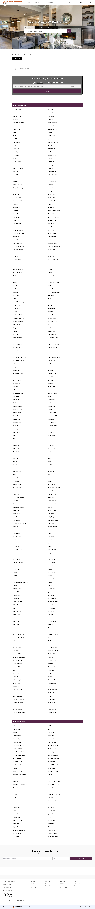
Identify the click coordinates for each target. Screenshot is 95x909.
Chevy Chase (77, 883)
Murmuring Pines (52, 448)
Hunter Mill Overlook (53, 338)
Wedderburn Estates (18, 634)
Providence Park (52, 791)
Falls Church (62, 881)
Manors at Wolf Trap (53, 416)
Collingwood (16, 227)
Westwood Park (17, 667)
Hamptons (50, 305)
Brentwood (51, 732)
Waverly (50, 628)
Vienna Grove (16, 615)
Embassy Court (52, 276)
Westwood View (52, 667)
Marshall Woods (52, 422)
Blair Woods (51, 162)
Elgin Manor (16, 276)
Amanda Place (51, 113)
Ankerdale (15, 119)
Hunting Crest (51, 360)
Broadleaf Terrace (18, 178)
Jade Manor (51, 364)
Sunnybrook (51, 553)
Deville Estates (52, 250)
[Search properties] (69, 31)
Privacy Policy (20, 900)
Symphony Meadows (53, 562)
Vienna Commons (17, 820)
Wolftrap (50, 696)
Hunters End (16, 351)
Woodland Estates (52, 712)
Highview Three (17, 324)
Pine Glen (15, 504)
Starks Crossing (17, 549)
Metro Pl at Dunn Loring (54, 781)
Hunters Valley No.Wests (54, 357)
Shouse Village (17, 530)
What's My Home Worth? (54, 2)
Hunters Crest (16, 347)
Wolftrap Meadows (18, 703)
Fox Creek (15, 289)
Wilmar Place (16, 683)
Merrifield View (52, 435)
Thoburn (15, 575)
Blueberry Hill (51, 165)
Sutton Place (16, 559)
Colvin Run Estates (18, 230)
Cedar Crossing (17, 735)
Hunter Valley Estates (53, 344)
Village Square (51, 823)
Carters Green (17, 197)
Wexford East (51, 670)
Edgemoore (51, 272)
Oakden (15, 474)
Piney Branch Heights (53, 504)
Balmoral (50, 145)
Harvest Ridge (51, 308)
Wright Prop (16, 716)
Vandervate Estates (53, 601)
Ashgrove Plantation (18, 122)
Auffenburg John (52, 129)
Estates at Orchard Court (54, 279)
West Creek (51, 644)
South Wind (51, 536)
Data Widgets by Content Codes (84, 906)
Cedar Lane (51, 735)
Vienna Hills (51, 615)
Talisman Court (17, 566)
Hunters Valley (51, 354)
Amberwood (16, 726)
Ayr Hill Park (16, 139)
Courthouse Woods (53, 745)
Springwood (16, 546)
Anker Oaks (51, 116)
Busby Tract (51, 184)
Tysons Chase (17, 588)
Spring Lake (51, 540)
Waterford (50, 827)
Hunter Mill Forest (17, 338)
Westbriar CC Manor (53, 654)
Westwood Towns (18, 833)
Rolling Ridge (51, 517)
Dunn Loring (16, 263)
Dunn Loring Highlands (19, 755)
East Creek (51, 266)
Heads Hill (50, 315)
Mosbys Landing (17, 788)
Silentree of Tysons (53, 530)
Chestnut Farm (52, 214)
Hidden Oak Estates (53, 321)
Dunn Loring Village (53, 755)
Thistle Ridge (51, 572)
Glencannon (51, 295)
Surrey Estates (17, 556)
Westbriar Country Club (19, 657)
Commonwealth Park (18, 233)
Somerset (50, 533)
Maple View (51, 419)
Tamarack (50, 566)
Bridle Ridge (16, 175)
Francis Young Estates (54, 292)
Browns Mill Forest (18, 184)
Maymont (15, 426)
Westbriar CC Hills (17, 654)
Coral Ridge (16, 236)
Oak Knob (15, 461)
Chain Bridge (51, 207)
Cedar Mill (15, 204)
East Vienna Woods (18, 269)
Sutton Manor (51, 556)
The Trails (15, 572)
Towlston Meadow (18, 579)
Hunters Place (51, 351)
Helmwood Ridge (52, 318)
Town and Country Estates (55, 579)
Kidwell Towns (51, 768)
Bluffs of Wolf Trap (18, 168)
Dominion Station (17, 259)
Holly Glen (50, 328)
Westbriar (15, 650)
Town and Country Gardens (20, 582)
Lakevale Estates (17, 377)
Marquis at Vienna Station (19, 775)
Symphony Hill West (18, 562)
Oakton (50, 474)
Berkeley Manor (52, 155)
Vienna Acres (51, 608)
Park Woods (51, 497)
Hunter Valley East (17, 344)
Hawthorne (51, 311)
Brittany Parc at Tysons (54, 175)
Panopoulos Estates (18, 497)
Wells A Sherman (17, 641)
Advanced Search (26, 877)
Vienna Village (16, 823)
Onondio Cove (51, 491)
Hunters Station (17, 354)
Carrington (16, 194)
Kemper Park (51, 367)
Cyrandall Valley (52, 748)
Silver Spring (34, 887)
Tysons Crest (51, 588)
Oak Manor (50, 461)
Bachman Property (53, 142)
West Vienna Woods (53, 647)
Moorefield (51, 445)
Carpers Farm (51, 188)
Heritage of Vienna (18, 321)
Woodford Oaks (52, 709)
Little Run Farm (51, 386)
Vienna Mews (51, 618)
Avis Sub (50, 132)
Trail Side (50, 582)
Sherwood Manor (52, 527)
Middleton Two (17, 442)
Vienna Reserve (52, 621)
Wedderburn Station (18, 637)
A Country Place (17, 109)
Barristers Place (52, 148)
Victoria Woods (52, 605)
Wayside (15, 631)
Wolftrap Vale (16, 706)
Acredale (15, 113)
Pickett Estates (52, 500)
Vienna (14, 608)
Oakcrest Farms (17, 471)
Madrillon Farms (52, 403)
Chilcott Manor (17, 217)
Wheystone (16, 836)
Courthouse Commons (54, 240)
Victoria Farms (16, 605)
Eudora (15, 282)
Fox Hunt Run (51, 289)
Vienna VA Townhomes (19, 721)
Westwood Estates (18, 660)
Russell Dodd (16, 520)
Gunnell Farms (16, 305)
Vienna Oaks (16, 621)
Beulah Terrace (17, 162)
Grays (49, 298)
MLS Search (36, 2)
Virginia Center (17, 827)
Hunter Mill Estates (53, 334)
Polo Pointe (16, 510)
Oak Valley (50, 465)
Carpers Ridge (17, 191)
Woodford (50, 706)
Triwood (50, 585)
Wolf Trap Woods (17, 696)
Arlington (33, 881)
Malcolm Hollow (17, 416)
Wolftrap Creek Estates (19, 699)
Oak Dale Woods (17, 455)
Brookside (15, 181)
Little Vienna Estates (18, 390)
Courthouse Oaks (17, 243)
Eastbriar (50, 269)
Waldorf (47, 887)
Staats (49, 546)
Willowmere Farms (52, 680)
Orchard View (16, 494)
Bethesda (62, 883)
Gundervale (51, 302)
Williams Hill (50, 676)
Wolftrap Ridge (52, 703)
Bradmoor (50, 168)
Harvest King (16, 308)
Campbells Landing (18, 188)
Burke (46, 883)
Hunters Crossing (52, 347)
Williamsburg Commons (19, 680)
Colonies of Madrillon (53, 739)
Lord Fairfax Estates (18, 393)
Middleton (50, 439)
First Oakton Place (18, 761)
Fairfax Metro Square (53, 758)
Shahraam (15, 527)
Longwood (50, 390)
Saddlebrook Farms (53, 520)
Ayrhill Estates (16, 142)
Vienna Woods (16, 624)
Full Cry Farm (16, 295)
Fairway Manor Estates (54, 282)
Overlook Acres (52, 494)
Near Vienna (51, 452)
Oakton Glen (51, 478)
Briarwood (15, 171)
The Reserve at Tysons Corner (21, 801)
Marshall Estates (17, 422)
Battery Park (51, 729)
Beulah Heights (52, 158)
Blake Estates (16, 165)
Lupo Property (17, 396)
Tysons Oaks (16, 810)
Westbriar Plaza (52, 830)
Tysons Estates (17, 592)
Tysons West (16, 598)
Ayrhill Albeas (51, 139)
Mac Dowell (16, 399)
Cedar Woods (16, 207)
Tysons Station (52, 810)
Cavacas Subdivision (18, 201)
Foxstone (15, 292)
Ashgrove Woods (52, 122)
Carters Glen (51, 194)
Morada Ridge (16, 448)
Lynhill (49, 396)
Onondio (15, 491)
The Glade (50, 569)
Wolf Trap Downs (52, 693)
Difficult (15, 253)
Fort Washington (35, 885)
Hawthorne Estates (18, 315)
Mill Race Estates (52, 442)
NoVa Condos (68, 2)
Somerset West (17, 536)
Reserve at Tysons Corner (55, 794)
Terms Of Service (6, 902)
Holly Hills (15, 331)
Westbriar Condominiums (19, 830)
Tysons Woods (52, 598)
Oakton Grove (16, 481)
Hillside (49, 324)
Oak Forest (51, 455)
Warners (15, 628)
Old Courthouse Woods (54, 487)
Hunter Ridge (51, 341)
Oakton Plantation (17, 484)
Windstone (16, 693)
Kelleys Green (16, 367)
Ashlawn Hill (51, 126)
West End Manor (17, 647)
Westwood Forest (52, 660)
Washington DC (63, 887)
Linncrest (15, 386)
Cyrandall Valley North (18, 752)
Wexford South (17, 673)
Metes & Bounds (17, 439)
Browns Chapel (52, 181)
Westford (50, 657)
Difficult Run (51, 253)
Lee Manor (50, 380)
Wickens (50, 673)
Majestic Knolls (17, 412)
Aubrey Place (16, 129)
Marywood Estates (18, 778)
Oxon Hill (76, 885)
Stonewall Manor (52, 549)
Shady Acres (51, 523)
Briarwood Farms (52, 171)
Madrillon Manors (17, 406)
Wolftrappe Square (53, 836)
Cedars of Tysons (17, 739)
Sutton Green (51, 797)
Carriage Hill (51, 191)
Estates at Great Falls (18, 279)
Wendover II (16, 644)
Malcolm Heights (52, 412)
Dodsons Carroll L (52, 256)
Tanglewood (16, 569)
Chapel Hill (15, 210)
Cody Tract (51, 223)
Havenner (15, 311)
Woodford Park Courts (19, 712)
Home (28, 2)
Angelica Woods (17, 116)
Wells (49, 637)
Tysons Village (17, 817)
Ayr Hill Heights (51, 135)
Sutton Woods (51, 559)
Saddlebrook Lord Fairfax (19, 523)
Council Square (17, 240)
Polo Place (50, 507)
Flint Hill (49, 285)
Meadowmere (51, 429)
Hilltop (14, 328)
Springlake (50, 543)
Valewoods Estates (18, 601)
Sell (52, 28)
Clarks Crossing (17, 223)
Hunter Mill (15, 334)
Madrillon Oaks (51, 406)
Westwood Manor (17, 663)
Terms (30, 906)
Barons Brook (16, 148)
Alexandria (47, 881)
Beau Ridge (16, 152)
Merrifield (15, 435)
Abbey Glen (51, 109)
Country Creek (52, 742)
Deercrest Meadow (18, 250)
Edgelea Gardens (17, 272)
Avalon (14, 132)
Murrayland (16, 452)
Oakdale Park (51, 471)
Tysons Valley (51, 595)
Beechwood (51, 152)
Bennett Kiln (16, 155)
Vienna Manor (16, 618)
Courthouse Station (18, 745)
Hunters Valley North (18, 360)
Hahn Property (51, 761)
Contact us (13, 902)
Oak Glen (15, 458)
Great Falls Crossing (18, 302)
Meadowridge (51, 432)
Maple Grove (16, 419)
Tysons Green (51, 592)
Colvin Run (50, 227)
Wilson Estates (52, 683)
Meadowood (16, 432)
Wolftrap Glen (51, 699)
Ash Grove (50, 119)
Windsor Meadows (53, 689)
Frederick (47, 885)
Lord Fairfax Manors (53, 393)
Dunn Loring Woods (18, 266)
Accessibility (26, 906)
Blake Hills (15, 732)
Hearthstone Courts (18, 318)
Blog (43, 2)
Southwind (15, 540)
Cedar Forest (51, 201)
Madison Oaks (51, 399)
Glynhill (14, 298)
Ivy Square (15, 768)
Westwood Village (52, 833)
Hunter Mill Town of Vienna (20, 341)
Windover (50, 686)
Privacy (34, 906)
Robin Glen (16, 517)
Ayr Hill (14, 135)
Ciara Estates (16, 220)
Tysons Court (16, 807)
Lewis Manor (51, 383)
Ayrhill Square (16, 729)
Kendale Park (16, 370)
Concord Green (52, 233)
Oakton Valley (51, 484)
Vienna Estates (17, 611)
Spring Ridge (16, 543)
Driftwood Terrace (53, 259)
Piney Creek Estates (18, 507)
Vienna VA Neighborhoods (19, 105)
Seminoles (15, 797)
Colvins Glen (51, 230)
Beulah (14, 158)
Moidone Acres (17, 445)
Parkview (15, 500)
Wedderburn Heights (53, 634)
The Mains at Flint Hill (53, 771)
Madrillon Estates (17, 403)
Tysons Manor (51, 807)
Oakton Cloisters (52, 788)
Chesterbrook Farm (18, 214)
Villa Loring (50, 624)
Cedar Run (50, 204)
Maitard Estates (52, 409)
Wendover (50, 641)
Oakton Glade (16, 478)
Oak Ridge (15, 465)
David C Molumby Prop (54, 246)
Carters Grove (51, 197)
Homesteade (51, 331)
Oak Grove (50, 458)
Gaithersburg (63, 885)
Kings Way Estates (18, 373)
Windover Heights (17, 689)
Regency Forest (52, 510)
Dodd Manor (16, 256)
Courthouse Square (53, 243)
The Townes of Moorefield (55, 801)
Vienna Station (51, 820)
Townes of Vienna (52, 804)
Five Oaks (15, 285)
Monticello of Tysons (53, 784)
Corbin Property (52, 236)
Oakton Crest (16, 791)
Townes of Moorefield (19, 804)
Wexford (15, 670)
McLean (76, 881)
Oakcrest (50, 468)
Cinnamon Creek (52, 220)
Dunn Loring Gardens (53, 263)
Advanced (41, 28)
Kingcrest (50, 370)
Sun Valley (15, 553)
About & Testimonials (68, 877)
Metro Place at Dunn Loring (20, 784)
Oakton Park (51, 481)
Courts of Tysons (17, 748)
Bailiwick (15, 145)
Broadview (50, 178)
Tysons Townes (52, 814)
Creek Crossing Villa (18, 246)
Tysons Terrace (17, 814)
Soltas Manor (16, 533)
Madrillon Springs (17, 409)
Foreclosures (47, 877)
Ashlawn (15, 126)
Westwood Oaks (52, 663)
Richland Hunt (16, 513)
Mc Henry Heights (17, 429)
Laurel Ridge (51, 377)
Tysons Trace (16, 595)
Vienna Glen (51, 611)
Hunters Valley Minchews (19, 357)
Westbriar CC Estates (53, 650)
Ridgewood (51, 513)
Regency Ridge (17, 794)
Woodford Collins (17, 709)
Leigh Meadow (17, 383)
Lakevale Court (52, 373)
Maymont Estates (52, 426)
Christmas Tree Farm (53, 217)
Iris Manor (15, 364)
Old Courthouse (17, 487)
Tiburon (50, 575)
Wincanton (16, 686)
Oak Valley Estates (18, 468)
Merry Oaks (16, 781)
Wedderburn (51, 631)
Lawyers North (17, 380)
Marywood (50, 775)
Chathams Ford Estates (54, 210)
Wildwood (15, 676)
